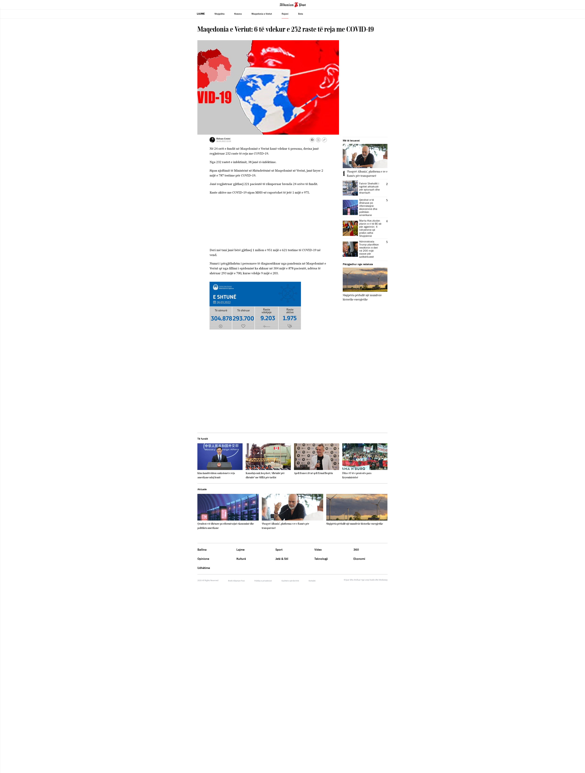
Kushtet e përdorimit (290, 580)
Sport (278, 549)
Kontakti (312, 580)
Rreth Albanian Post (236, 580)
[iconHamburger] (8, 4)
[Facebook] (312, 139)
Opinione (203, 558)
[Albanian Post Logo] (293, 4)
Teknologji (321, 558)
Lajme (201, 13)
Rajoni (285, 13)
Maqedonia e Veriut (262, 13)
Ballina (202, 549)
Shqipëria (219, 13)
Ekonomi (359, 558)
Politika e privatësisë (263, 580)
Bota (300, 13)
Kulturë (241, 558)
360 (356, 549)
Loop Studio (370, 580)
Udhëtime (203, 568)
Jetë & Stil (281, 558)
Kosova (238, 13)
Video (318, 549)
